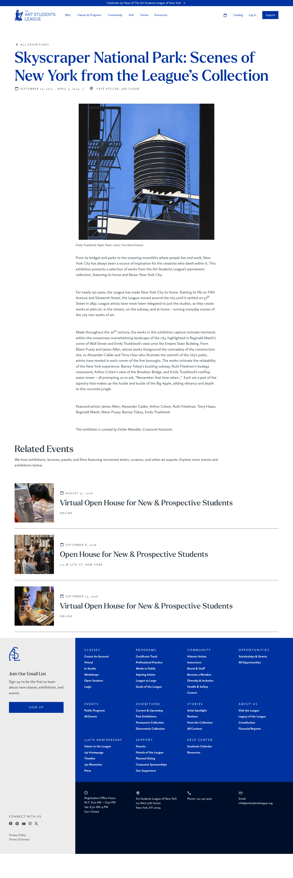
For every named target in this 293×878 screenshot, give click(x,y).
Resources (160, 15)
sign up (36, 707)
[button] (68, 15)
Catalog (238, 15)
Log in (252, 15)
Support (270, 15)
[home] (35, 15)
